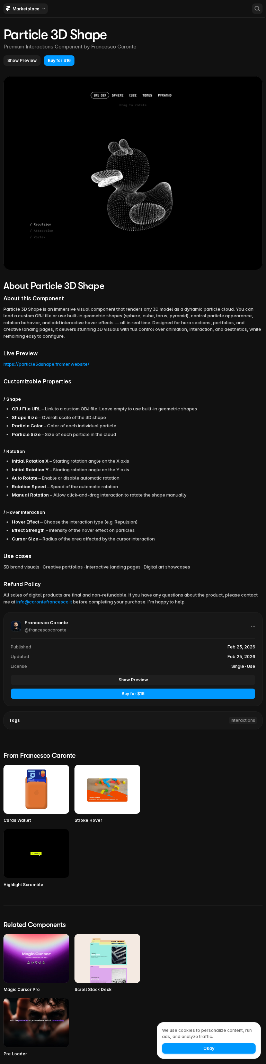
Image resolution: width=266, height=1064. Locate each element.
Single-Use (243, 666)
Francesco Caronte (113, 46)
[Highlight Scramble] (36, 858)
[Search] (257, 8)
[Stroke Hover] (107, 794)
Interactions (243, 720)
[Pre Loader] (36, 1027)
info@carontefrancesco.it (44, 601)
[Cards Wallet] (36, 794)
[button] (22, 60)
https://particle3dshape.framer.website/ (46, 364)
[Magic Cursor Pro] (36, 963)
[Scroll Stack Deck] (107, 963)
